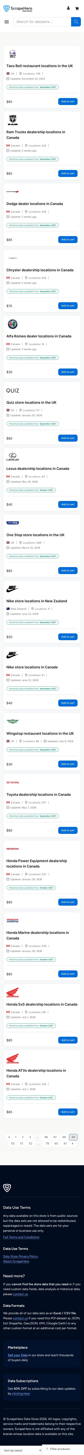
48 (64, 1137)
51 (21, 1143)
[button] (6, 21)
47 (55, 1137)
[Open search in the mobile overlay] (47, 21)
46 (46, 1137)
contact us (20, 1294)
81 (65, 1143)
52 (30, 1143)
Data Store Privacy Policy (20, 1256)
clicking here (21, 1393)
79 (47, 1143)
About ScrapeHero (16, 1261)
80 (56, 1143)
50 (13, 1143)
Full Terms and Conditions (21, 1237)
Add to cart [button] (67, 101)
